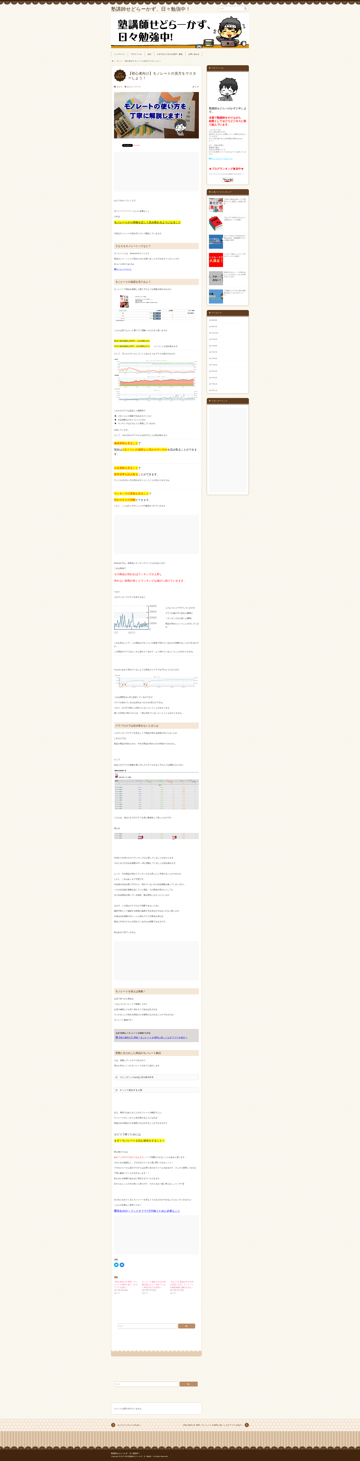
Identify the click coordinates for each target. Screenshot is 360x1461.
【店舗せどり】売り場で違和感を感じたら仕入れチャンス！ (235, 292)
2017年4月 (213, 371)
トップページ (119, 54)
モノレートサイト (124, 269)
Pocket (137, 145)
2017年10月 (213, 333)
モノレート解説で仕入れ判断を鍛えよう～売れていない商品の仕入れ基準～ (154, 1284)
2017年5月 (213, 365)
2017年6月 (213, 358)
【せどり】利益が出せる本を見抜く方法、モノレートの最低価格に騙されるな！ (182, 1284)
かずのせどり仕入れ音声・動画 (170, 54)
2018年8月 (213, 320)
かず (197, 86)
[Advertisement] (156, 172)
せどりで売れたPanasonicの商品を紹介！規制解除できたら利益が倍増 (235, 238)
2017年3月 (213, 377)
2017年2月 (213, 384)
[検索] (186, 1326)
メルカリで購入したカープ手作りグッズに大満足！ (235, 255)
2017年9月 (213, 339)
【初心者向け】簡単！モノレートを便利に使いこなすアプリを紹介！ (153, 1037)
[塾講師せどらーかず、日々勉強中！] (180, 30)
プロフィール (136, 54)
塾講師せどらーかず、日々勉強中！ (125, 1453)
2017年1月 (213, 390)
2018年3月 (213, 326)
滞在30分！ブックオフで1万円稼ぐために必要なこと (148, 1211)
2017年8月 (213, 346)
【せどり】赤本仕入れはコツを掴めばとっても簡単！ (235, 218)
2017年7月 (213, 352)
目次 (149, 54)
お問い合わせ (193, 54)
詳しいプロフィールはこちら (222, 158)
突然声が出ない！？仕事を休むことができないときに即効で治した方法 (235, 274)
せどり (120, 86)
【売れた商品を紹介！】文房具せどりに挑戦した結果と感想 (235, 201)
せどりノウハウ (134, 86)
